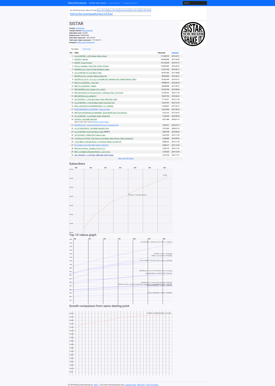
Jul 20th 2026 (145, 10)
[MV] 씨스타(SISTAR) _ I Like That (86, 83)
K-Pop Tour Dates (152, 385)
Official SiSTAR (87, 31)
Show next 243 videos (126, 158)
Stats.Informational (77, 3)
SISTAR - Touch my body (83, 63)
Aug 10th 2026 (114, 10)
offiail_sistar (81, 42)
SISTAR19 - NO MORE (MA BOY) (85, 119)
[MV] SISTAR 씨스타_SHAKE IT (85, 96)
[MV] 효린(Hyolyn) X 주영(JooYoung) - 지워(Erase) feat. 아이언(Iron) (98, 93)
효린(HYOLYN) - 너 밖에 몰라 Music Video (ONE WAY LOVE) (95, 99)
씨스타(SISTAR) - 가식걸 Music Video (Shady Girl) (92, 116)
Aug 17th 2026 (103, 10)
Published (175, 53)
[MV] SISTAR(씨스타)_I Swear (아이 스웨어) (89, 89)
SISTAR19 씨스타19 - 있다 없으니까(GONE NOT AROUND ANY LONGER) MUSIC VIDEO (105, 79)
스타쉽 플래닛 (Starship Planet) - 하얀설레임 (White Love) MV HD (97, 142)
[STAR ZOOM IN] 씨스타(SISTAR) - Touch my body (92, 109)
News (96, 385)
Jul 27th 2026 (135, 10)
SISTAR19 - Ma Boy (81, 59)
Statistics (90, 42)
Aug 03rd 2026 (125, 10)
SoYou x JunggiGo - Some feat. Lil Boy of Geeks (91, 66)
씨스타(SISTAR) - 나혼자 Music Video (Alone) (90, 56)
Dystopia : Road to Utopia (100, 122)
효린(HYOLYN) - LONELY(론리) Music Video (89, 135)
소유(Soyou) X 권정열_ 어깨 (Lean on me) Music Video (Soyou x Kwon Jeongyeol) (103, 138)
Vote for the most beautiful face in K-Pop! (91, 13)
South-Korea (80, 28)
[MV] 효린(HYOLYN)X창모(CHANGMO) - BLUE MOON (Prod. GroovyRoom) (100, 113)
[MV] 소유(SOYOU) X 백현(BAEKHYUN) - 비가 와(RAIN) (93, 106)
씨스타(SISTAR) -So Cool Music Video (88, 73)
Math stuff (141, 385)
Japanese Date (130, 385)
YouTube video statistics (98, 3)
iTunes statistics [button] (114, 3)
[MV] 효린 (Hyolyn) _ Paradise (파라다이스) (89, 148)
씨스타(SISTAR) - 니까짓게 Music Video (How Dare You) (94, 103)
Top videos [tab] (75, 49)
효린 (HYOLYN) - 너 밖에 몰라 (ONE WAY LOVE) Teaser (94, 155)
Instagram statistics (130, 3)
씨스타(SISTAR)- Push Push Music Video (88, 132)
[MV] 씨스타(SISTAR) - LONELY (85, 86)
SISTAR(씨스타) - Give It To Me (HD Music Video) (92, 69)
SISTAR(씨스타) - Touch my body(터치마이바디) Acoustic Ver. (96, 125)
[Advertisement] (193, 79)
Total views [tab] (86, 49)
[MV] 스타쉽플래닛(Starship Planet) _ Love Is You (92, 152)
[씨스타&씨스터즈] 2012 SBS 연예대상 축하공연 (91, 145)
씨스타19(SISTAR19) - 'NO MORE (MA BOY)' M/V (91, 128)
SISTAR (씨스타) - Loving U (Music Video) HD (90, 76)
